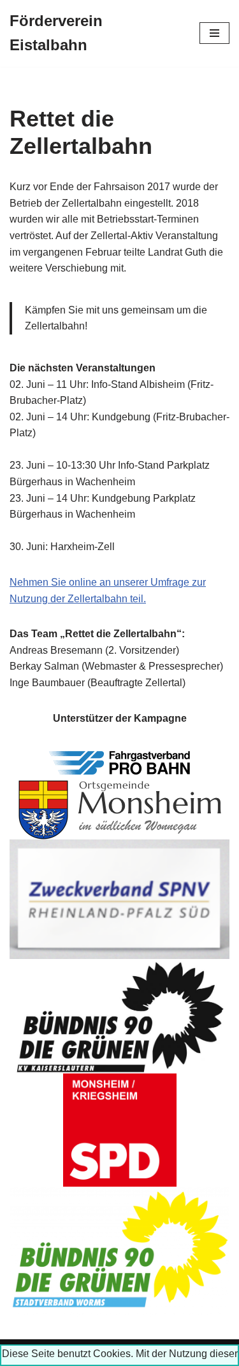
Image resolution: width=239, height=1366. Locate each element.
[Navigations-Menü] (214, 33)
